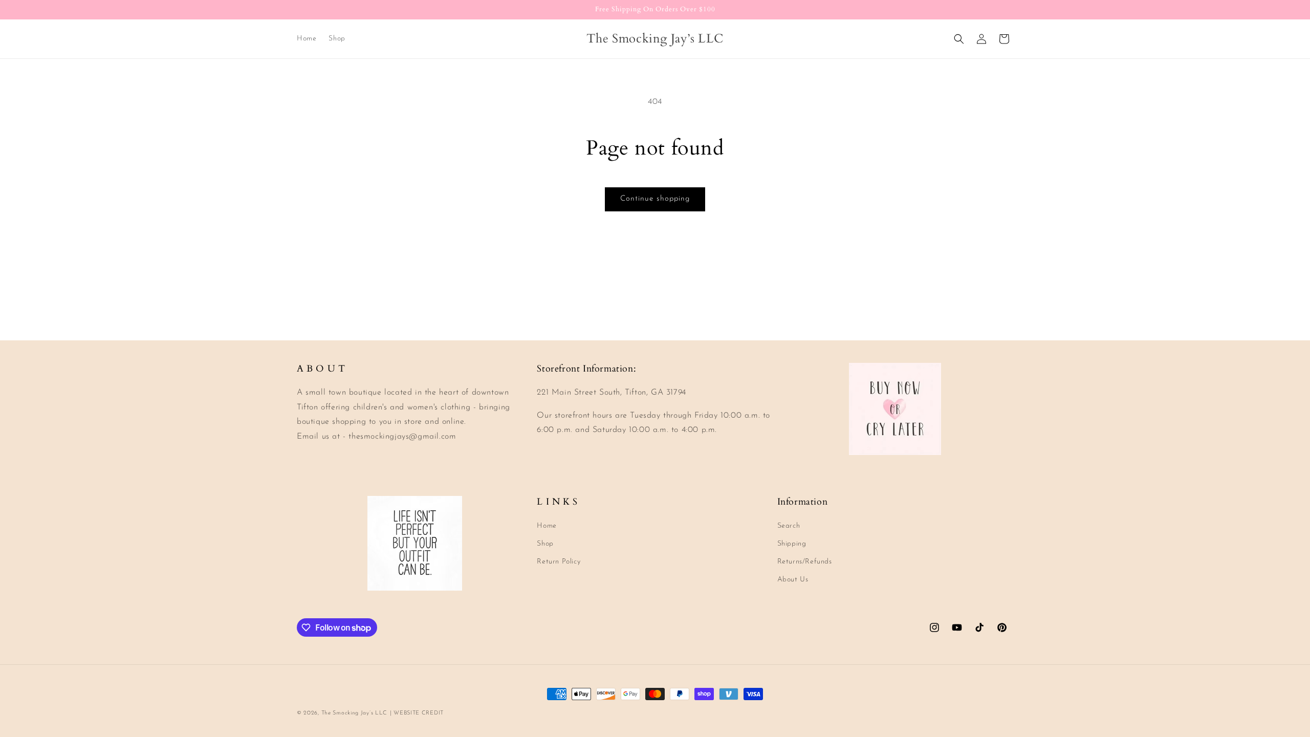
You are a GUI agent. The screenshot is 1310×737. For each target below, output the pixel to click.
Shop (545, 544)
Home (546, 526)
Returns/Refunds (804, 562)
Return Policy (558, 562)
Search (788, 526)
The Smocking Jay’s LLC (354, 713)
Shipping (791, 544)
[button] (959, 39)
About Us (793, 579)
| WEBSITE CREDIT (417, 713)
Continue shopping (655, 199)
